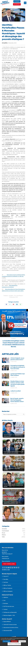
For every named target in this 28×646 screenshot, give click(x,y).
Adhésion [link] (5, 597)
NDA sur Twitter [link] (7, 585)
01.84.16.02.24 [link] (5, 558)
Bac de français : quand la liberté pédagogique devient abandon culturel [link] (17, 400)
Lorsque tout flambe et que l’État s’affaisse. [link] (17, 374)
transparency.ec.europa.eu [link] (8, 287)
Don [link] (4, 600)
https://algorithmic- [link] (13, 285)
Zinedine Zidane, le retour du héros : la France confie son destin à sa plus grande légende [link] (17, 384)
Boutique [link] (5, 603)
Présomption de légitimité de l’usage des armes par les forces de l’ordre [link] (17, 367)
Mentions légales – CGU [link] (9, 615)
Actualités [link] (4, 43)
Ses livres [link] (5, 582)
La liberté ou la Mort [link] (15, 391)
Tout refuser (14, 641)
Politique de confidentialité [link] (10, 612)
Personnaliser (22, 641)
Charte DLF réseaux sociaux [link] (10, 624)
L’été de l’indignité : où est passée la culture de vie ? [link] (17, 358)
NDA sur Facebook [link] (7, 588)
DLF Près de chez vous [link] (8, 606)
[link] (25, 3)
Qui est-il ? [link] (6, 576)
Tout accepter (6, 641)
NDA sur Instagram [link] (7, 591)
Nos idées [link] (5, 579)
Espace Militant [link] (7, 621)
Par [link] (18, 295)
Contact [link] (5, 609)
